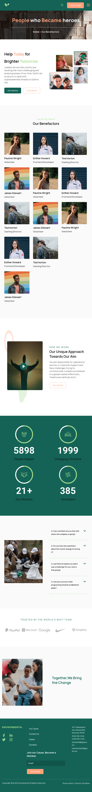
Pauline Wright (12, 158)
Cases (32, 739)
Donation (33, 744)
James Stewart (12, 193)
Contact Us (34, 734)
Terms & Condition (82, 783)
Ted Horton (68, 158)
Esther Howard (41, 158)
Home (36, 31)
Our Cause (33, 728)
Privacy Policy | (69, 783)
